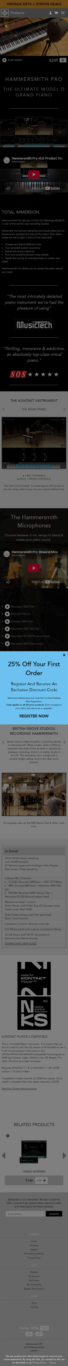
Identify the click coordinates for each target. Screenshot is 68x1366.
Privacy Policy (39, 1362)
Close (53, 1362)
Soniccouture (5, 13)
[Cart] (56, 14)
